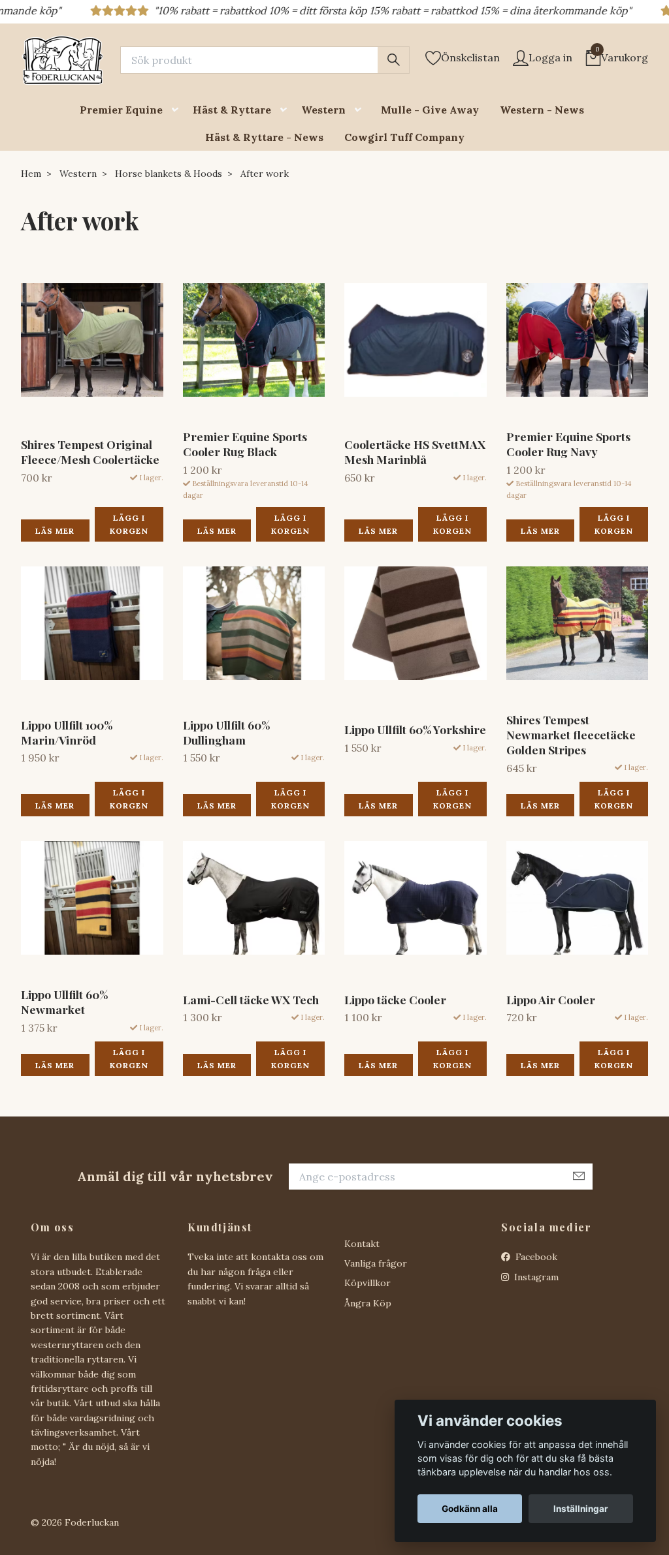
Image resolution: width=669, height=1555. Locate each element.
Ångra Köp (367, 1303)
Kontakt (362, 1244)
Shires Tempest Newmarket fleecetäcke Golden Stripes (571, 734)
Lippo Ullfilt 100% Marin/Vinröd (66, 732)
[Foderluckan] (63, 60)
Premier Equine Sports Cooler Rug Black (245, 444)
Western (323, 109)
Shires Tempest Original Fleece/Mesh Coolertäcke (90, 452)
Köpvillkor (367, 1283)
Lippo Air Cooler (550, 999)
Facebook (535, 1257)
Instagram (535, 1277)
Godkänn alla (470, 1508)
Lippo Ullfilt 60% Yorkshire (415, 729)
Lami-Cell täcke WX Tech (251, 999)
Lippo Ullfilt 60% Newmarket (64, 1002)
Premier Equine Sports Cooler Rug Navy (568, 444)
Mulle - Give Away (430, 109)
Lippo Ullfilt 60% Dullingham (226, 732)
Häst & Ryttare (232, 109)
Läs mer (54, 531)
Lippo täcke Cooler (395, 999)
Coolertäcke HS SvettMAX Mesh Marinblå (414, 452)
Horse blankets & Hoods (168, 173)
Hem (31, 173)
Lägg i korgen (129, 524)
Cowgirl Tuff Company (404, 137)
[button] (178, 110)
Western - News (542, 109)
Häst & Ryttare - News (264, 137)
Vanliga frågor (375, 1263)
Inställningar (580, 1508)
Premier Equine (121, 109)
